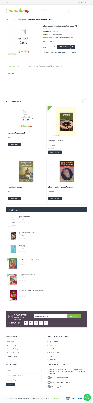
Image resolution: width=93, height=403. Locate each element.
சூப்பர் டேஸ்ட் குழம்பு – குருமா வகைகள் (31, 291)
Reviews (11, 73)
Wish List (52, 349)
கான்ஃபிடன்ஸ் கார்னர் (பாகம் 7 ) (17, 133)
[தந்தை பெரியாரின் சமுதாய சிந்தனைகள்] (67, 171)
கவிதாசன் (54, 32)
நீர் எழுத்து (22, 246)
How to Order (54, 352)
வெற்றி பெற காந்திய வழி (15, 187)
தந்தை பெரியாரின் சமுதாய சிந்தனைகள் (60, 187)
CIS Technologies (54, 398)
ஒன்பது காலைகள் (24, 217)
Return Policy (12, 356)
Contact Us (53, 360)
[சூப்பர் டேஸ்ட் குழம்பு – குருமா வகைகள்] (13, 295)
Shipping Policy (13, 352)
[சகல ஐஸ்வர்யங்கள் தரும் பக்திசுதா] (13, 263)
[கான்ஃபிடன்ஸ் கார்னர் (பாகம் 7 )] (26, 117)
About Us (10, 342)
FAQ (50, 356)
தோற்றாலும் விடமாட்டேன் (56, 141)
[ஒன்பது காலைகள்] (13, 221)
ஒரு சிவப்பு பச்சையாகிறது (27, 232)
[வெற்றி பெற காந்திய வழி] (26, 171)
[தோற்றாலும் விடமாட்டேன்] (66, 121)
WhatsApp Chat (57, 387)
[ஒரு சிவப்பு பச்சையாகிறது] (13, 236)
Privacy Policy (12, 349)
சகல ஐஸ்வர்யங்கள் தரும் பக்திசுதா (29, 259)
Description (13, 66)
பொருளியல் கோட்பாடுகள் (27, 275)
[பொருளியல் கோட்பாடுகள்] (13, 279)
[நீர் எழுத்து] (13, 249)
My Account (53, 342)
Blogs (9, 360)
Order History (54, 345)
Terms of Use (12, 345)
